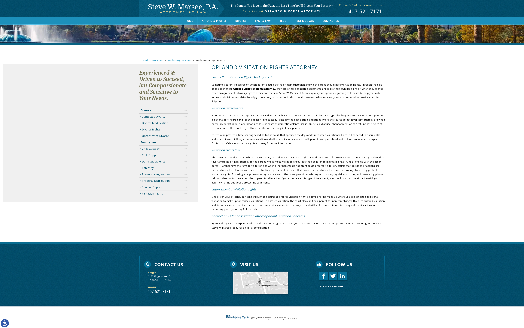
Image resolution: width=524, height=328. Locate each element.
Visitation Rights (152, 193)
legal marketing (271, 319)
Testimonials (304, 20)
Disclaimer (337, 286)
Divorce (240, 20)
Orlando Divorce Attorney (153, 60)
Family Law (262, 20)
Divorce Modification (155, 123)
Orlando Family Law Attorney (180, 60)
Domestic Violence (153, 161)
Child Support (151, 155)
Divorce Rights (151, 129)
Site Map (324, 286)
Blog (282, 20)
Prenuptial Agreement (156, 174)
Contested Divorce (153, 116)
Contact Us (331, 20)
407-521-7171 (365, 11)
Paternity (148, 168)
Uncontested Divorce (155, 136)
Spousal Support (153, 187)
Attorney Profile (214, 20)
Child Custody (151, 149)
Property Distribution (156, 181)
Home (189, 20)
